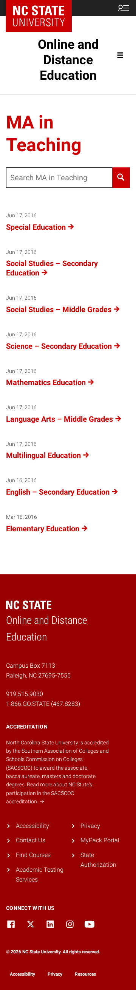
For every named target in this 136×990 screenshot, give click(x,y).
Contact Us (30, 840)
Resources (85, 974)
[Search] (121, 177)
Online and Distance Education (68, 60)
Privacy (90, 825)
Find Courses (33, 855)
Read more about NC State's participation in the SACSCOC (49, 792)
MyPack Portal (99, 840)
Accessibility (32, 825)
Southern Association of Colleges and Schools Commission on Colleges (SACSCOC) (57, 759)
